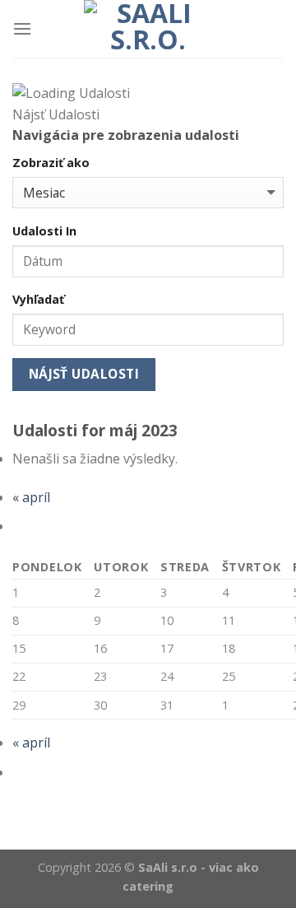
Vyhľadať (38, 299)
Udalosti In (44, 231)
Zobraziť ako (51, 162)
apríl (31, 497)
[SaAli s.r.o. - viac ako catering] (148, 29)
